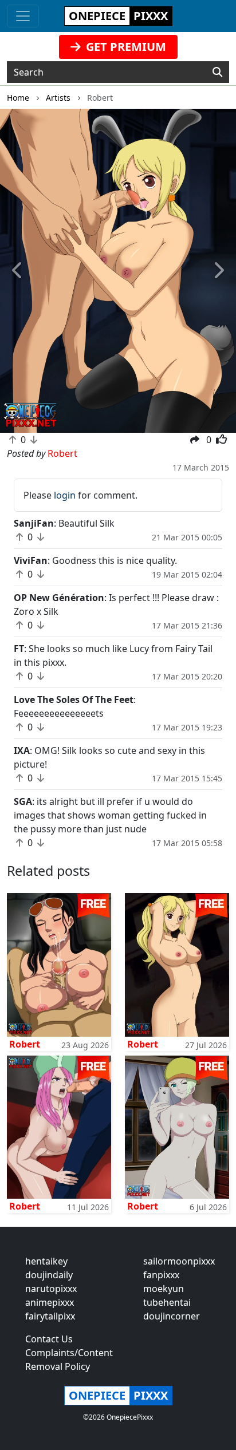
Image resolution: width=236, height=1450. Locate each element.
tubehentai (167, 1302)
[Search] (217, 72)
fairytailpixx (50, 1316)
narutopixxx (51, 1288)
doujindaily (49, 1275)
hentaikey (46, 1261)
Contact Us (49, 1339)
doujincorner (171, 1316)
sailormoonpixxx (179, 1261)
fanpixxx (161, 1275)
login (65, 495)
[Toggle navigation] (23, 16)
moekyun (163, 1288)
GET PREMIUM (124, 46)
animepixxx (49, 1302)
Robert (24, 1044)
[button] (18, 271)
